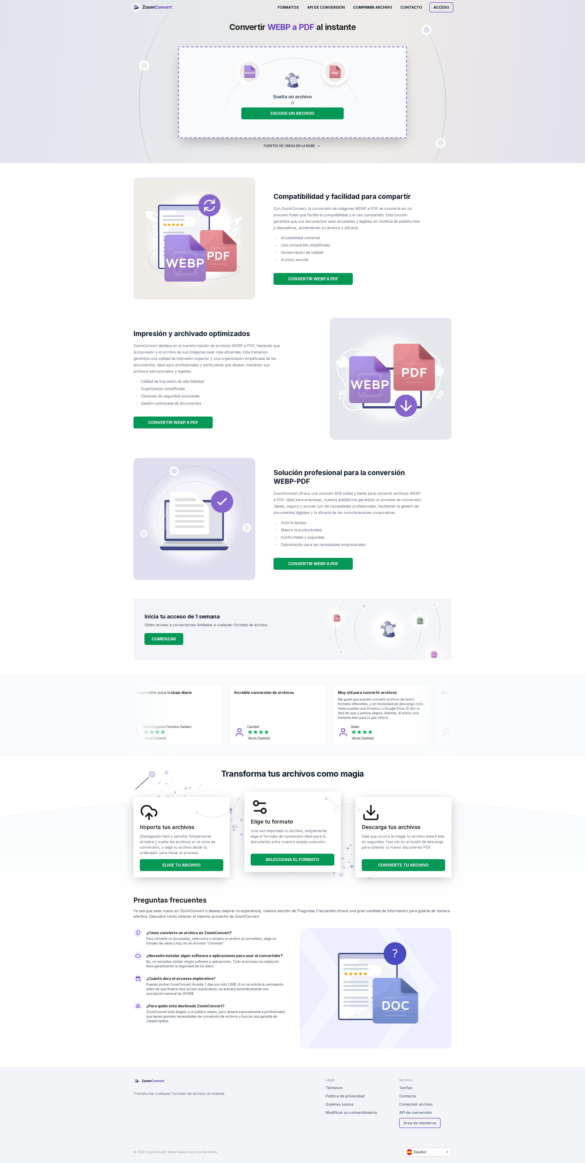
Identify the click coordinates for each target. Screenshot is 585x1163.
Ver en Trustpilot (166, 738)
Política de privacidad (345, 1096)
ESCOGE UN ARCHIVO (292, 113)
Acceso (441, 7)
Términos (334, 1087)
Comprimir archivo (372, 7)
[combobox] (427, 1152)
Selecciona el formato (292, 859)
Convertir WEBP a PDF (313, 278)
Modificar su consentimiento (351, 1112)
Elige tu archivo (181, 865)
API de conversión (326, 7)
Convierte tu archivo (403, 865)
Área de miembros (419, 1123)
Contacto (411, 7)
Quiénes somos (340, 1104)
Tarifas (405, 1087)
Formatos (288, 7)
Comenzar (164, 638)
